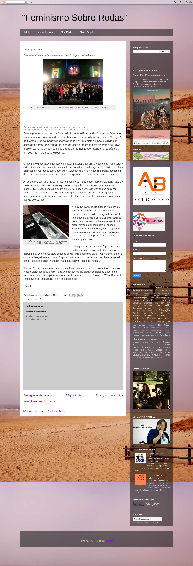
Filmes (159, 321)
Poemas (166, 342)
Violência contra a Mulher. (147, 354)
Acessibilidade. (141, 290)
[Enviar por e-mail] (70, 295)
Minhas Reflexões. (161, 340)
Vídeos (159, 350)
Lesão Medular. (156, 328)
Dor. (155, 311)
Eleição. (136, 313)
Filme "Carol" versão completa (149, 75)
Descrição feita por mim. (157, 303)
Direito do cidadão (159, 305)
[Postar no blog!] (73, 295)
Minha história (45, 32)
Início (27, 32)
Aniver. (152, 290)
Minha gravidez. (152, 336)
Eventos (148, 316)
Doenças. (137, 311)
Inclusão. (39, 299)
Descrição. (137, 305)
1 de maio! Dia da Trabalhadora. (155, 476)
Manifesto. (136, 330)
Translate (154, 523)
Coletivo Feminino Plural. (156, 295)
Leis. (146, 328)
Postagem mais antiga (109, 395)
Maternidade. (145, 330)
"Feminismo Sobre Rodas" (74, 18)
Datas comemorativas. (145, 300)
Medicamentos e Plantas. (160, 330)
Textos (135, 350)
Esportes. (137, 316)
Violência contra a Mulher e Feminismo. (151, 352)
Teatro (155, 347)
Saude (167, 345)
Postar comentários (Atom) (43, 401)
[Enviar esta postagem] (65, 295)
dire (144, 305)
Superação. (147, 347)
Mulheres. (137, 342)
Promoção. (136, 345)
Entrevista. (154, 313)
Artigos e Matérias (163, 290)
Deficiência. (164, 300)
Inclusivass (138, 328)
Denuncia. (137, 303)
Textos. (143, 350)
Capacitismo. (165, 293)
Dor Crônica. (147, 311)
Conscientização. (140, 298)
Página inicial (74, 395)
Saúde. (136, 347)
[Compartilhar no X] (76, 295)
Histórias (151, 325)
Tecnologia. (164, 347)
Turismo (151, 350)
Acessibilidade (162, 287)
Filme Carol (86, 32)
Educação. (164, 310)
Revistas (158, 345)
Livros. (167, 328)
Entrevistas (165, 313)
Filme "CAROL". (149, 321)
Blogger (109, 541)
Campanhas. (155, 293)
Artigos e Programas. (141, 293)
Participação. (156, 342)
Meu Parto (66, 32)
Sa (163, 345)
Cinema (135, 295)
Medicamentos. (138, 332)
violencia (167, 350)
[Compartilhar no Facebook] (78, 295)
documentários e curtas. (161, 308)
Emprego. (145, 313)
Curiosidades (154, 298)
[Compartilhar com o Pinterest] (81, 295)
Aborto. (135, 288)
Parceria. (146, 342)
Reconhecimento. (147, 345)
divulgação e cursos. (142, 308)
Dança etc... (165, 298)
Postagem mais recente (37, 395)
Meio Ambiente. (154, 332)
